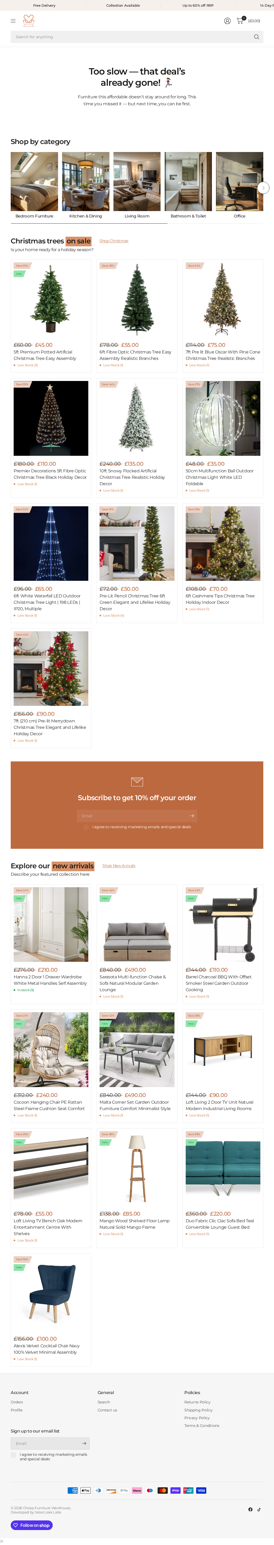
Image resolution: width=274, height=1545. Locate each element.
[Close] (1, 1541)
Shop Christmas (114, 240)
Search (104, 1402)
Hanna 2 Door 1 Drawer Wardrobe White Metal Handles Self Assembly (50, 980)
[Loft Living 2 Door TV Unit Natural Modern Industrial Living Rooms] (223, 1049)
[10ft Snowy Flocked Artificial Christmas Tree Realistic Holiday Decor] (137, 418)
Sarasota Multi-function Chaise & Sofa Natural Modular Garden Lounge (133, 983)
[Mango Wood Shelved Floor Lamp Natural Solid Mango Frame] (137, 1168)
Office (239, 216)
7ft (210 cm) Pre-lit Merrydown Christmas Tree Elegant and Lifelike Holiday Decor (50, 727)
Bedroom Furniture (35, 216)
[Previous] (11, 188)
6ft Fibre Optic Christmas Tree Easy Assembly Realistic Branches (136, 355)
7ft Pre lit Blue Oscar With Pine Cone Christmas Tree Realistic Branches (223, 355)
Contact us (107, 1410)
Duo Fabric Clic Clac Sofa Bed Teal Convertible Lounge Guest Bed (220, 1224)
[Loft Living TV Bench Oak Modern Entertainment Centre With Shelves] (51, 1168)
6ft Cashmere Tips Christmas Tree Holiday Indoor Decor (220, 599)
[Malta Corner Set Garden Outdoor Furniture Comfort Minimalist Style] (137, 1049)
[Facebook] (250, 1509)
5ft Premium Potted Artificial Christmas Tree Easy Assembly (45, 355)
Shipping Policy (198, 1410)
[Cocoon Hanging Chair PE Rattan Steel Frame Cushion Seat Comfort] (51, 1049)
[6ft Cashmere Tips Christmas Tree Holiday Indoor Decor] (223, 543)
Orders (17, 1402)
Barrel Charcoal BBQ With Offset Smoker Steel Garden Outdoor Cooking (219, 983)
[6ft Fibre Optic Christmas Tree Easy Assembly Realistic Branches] (137, 299)
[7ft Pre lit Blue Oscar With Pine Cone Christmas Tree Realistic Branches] (223, 299)
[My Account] (227, 21)
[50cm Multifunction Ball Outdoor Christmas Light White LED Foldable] (223, 418)
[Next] (263, 188)
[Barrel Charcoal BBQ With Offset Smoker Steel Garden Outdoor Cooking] (223, 924)
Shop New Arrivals (118, 865)
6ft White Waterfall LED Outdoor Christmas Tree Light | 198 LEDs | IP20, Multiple (47, 602)
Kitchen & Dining (85, 216)
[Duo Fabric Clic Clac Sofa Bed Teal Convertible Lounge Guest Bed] (223, 1168)
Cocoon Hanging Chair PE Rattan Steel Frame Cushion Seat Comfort (49, 1105)
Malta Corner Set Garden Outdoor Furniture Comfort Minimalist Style (135, 1105)
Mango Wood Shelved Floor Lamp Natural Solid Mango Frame (135, 1224)
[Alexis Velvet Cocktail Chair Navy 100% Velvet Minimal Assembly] (51, 1293)
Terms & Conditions (201, 1425)
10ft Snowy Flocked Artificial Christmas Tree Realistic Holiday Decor (132, 477)
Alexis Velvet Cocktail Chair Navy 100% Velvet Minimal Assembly (46, 1349)
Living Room (137, 216)
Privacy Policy (197, 1417)
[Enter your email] (192, 816)
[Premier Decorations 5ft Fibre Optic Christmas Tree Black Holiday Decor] (51, 418)
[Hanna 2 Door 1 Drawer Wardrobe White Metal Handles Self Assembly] (51, 924)
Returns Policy (197, 1402)
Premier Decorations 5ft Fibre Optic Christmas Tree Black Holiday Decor (50, 474)
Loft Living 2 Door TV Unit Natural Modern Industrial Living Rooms (219, 1105)
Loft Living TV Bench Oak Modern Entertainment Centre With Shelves (48, 1227)
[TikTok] (259, 1509)
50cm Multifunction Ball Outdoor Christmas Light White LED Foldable (220, 477)
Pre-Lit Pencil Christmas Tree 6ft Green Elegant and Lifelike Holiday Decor (135, 602)
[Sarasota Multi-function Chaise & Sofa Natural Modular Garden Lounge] (137, 924)
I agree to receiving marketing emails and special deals (141, 827)
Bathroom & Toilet (188, 216)
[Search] (256, 37)
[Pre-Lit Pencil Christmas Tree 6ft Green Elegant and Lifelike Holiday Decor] (137, 543)
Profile (16, 1410)
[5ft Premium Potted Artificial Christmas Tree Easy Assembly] (51, 299)
